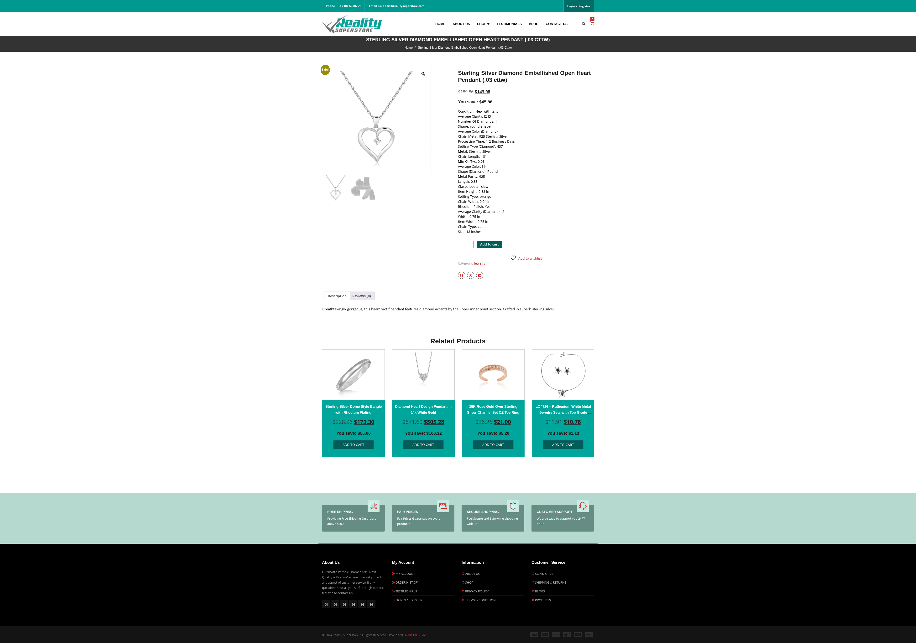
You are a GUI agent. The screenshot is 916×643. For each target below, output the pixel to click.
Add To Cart (353, 444)
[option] (353, 403)
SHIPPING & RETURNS (550, 582)
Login (571, 6)
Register (584, 6)
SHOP (469, 582)
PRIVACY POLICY (477, 591)
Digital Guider (417, 635)
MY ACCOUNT (405, 573)
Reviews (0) (361, 296)
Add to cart (489, 244)
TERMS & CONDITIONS (481, 600)
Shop (482, 24)
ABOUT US (472, 573)
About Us (461, 24)
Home (440, 24)
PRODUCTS (543, 600)
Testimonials (509, 24)
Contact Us (556, 24)
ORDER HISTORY (407, 582)
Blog (534, 24)
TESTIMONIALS (406, 591)
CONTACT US (544, 573)
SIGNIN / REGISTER (409, 600)
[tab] (337, 296)
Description (337, 296)
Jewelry (479, 263)
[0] (592, 23)
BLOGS (540, 591)
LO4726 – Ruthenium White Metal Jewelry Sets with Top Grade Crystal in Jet (563, 412)
